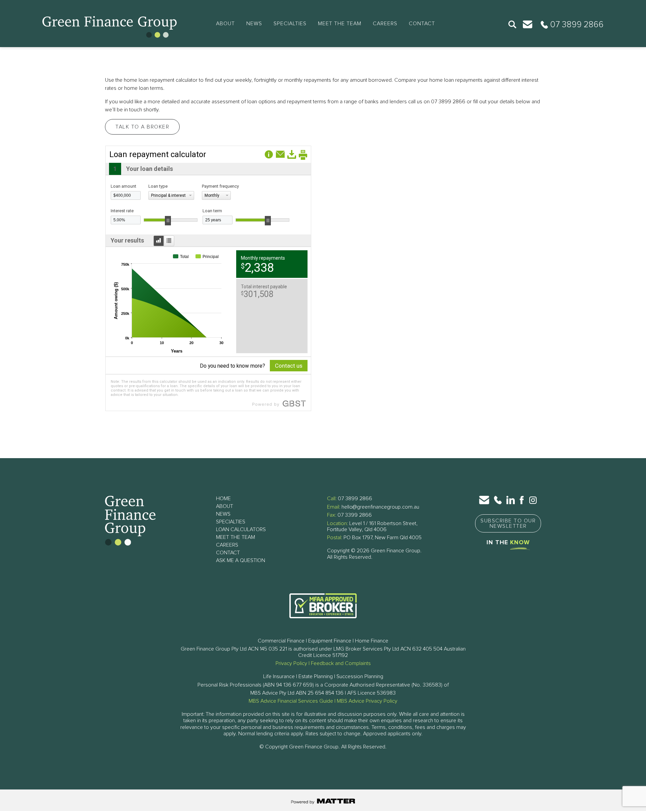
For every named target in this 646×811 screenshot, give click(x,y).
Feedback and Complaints (341, 663)
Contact (422, 23)
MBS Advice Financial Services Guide (291, 701)
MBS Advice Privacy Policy (367, 701)
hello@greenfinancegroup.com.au (380, 507)
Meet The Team (339, 23)
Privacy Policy (291, 663)
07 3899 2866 (355, 498)
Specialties (290, 23)
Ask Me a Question (240, 560)
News (254, 23)
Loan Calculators (241, 529)
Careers (385, 23)
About (225, 23)
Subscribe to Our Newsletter (508, 523)
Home (223, 498)
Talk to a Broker (142, 127)
